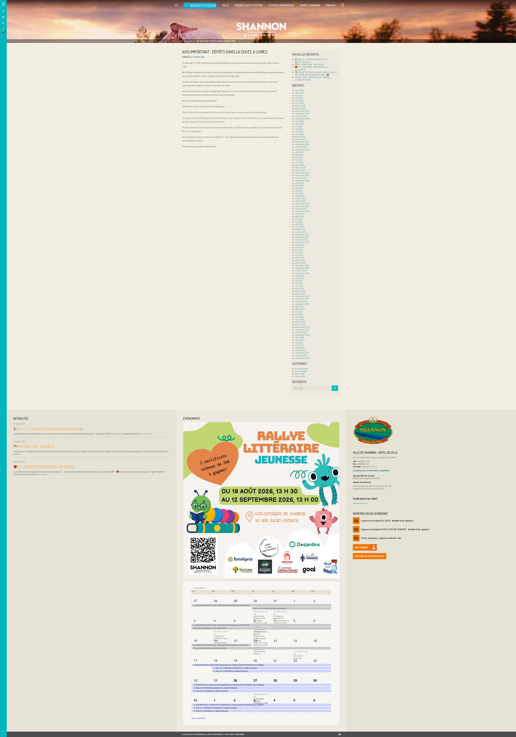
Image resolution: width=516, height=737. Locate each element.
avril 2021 (299, 255)
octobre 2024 (301, 147)
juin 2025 (299, 126)
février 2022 (300, 229)
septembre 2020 (302, 273)
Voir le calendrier (198, 718)
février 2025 (300, 136)
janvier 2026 (300, 108)
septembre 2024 (302, 149)
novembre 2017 (302, 352)
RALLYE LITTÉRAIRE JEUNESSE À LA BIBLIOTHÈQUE (311, 60)
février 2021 (300, 260)
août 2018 (299, 337)
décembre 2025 (302, 111)
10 (195, 640)
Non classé (299, 373)
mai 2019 (299, 314)
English (331, 5)
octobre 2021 (301, 239)
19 (235, 660)
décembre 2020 (302, 265)
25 (215, 680)
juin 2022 (299, 219)
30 (255, 600)
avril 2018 (299, 345)
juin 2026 (299, 95)
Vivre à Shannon (310, 5)
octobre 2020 (301, 270)
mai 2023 (299, 190)
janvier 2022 (300, 232)
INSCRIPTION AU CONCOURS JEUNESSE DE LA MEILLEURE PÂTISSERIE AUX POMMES (316, 73)
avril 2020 (299, 286)
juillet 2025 (299, 123)
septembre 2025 (302, 118)
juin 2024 (299, 157)
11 (215, 640)
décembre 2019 (302, 296)
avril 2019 (299, 317)
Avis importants (301, 368)
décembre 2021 (302, 234)
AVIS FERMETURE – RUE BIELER (310, 64)
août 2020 (299, 275)
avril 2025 (299, 131)
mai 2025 (299, 129)
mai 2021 (299, 252)
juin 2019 (299, 311)
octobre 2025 (301, 116)
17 (195, 660)
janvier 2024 (300, 170)
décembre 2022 (302, 203)
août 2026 (299, 90)
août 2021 (299, 244)
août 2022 (299, 213)
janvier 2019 (300, 324)
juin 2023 (299, 188)
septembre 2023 (302, 180)
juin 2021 (299, 250)
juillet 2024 (299, 154)
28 (215, 600)
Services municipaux (281, 5)
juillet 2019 (299, 309)
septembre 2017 (302, 358)
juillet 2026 (299, 92)
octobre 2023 (301, 178)
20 (255, 660)
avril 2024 (299, 162)
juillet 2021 (299, 247)
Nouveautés (300, 376)
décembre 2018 (302, 327)
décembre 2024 (302, 141)
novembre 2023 (302, 175)
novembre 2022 (302, 206)
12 (235, 640)
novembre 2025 (302, 113)
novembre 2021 (302, 237)
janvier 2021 (300, 262)
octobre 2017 (301, 355)
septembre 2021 (302, 242)
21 (275, 660)
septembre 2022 (302, 211)
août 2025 (299, 121)
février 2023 (300, 198)
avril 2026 (299, 100)
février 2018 (300, 350)
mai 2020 (299, 283)
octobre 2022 (301, 208)
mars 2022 (299, 226)
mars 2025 (299, 134)
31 (275, 600)
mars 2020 (299, 288)
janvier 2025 (300, 139)
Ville (225, 5)
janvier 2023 (300, 201)
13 (255, 640)
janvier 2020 (300, 293)
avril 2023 (299, 193)
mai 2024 (299, 159)
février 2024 (300, 167)
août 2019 (299, 306)
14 (275, 640)
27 (195, 600)
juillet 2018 (299, 340)
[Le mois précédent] (205, 588)
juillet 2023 (299, 185)
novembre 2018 (302, 329)
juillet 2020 (299, 278)
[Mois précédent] (193, 588)
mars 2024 (299, 165)
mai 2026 (299, 98)
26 (235, 680)
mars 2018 (299, 347)
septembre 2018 (302, 334)
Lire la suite (147, 433)
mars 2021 (299, 257)
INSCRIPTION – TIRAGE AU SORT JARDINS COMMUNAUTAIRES (312, 78)
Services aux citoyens (248, 5)
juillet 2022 (299, 216)
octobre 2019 (301, 301)
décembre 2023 (302, 172)
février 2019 (300, 322)
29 (235, 600)
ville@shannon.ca (369, 466)
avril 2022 (299, 224)
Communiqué (301, 371)
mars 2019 (299, 319)
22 (295, 660)
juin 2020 (299, 280)
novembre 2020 (302, 268)
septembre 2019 (302, 304)
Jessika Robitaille (360, 503)
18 (215, 660)
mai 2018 (299, 342)
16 (315, 640)
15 (295, 640)
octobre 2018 (301, 332)
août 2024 (299, 152)
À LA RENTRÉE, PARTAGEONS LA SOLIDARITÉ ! (311, 68)
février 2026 (300, 105)
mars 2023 (299, 196)
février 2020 (300, 291)
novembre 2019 (302, 298)
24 (195, 680)
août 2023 (299, 183)
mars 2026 (299, 103)
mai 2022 (299, 221)
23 (315, 660)
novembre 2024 (302, 144)
